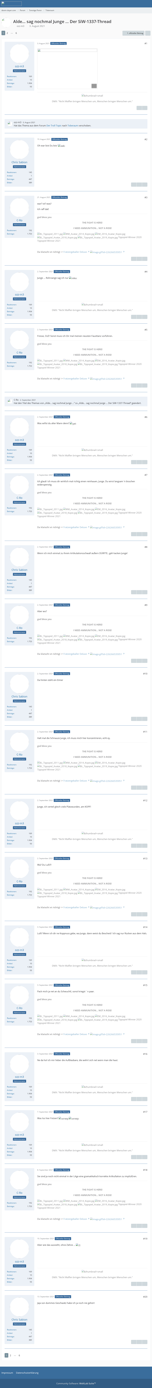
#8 (146, 546)
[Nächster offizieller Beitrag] (144, 108)
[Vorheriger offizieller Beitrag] (139, 185)
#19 (145, 1238)
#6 (146, 416)
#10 (145, 673)
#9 (146, 604)
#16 (145, 1053)
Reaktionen (11, 76)
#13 (145, 858)
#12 (145, 800)
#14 (145, 927)
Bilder (9, 86)
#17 (145, 1111)
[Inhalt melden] (139, 108)
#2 (146, 139)
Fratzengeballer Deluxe (75, 251)
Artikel (9, 80)
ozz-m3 (20, 26)
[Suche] (133, 4)
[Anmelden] (141, 3)
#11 (145, 731)
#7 (146, 474)
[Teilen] (148, 33)
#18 (145, 1169)
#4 (146, 271)
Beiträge (10, 83)
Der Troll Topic (53, 125)
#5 (146, 329)
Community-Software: (76, 1383)
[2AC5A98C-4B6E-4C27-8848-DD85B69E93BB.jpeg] (67, 68)
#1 (146, 43)
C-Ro (16, 399)
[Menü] (148, 4)
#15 (145, 985)
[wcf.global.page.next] (21, 33)
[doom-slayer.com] (11, 4)
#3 (146, 197)
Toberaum (73, 125)
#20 (145, 1296)
